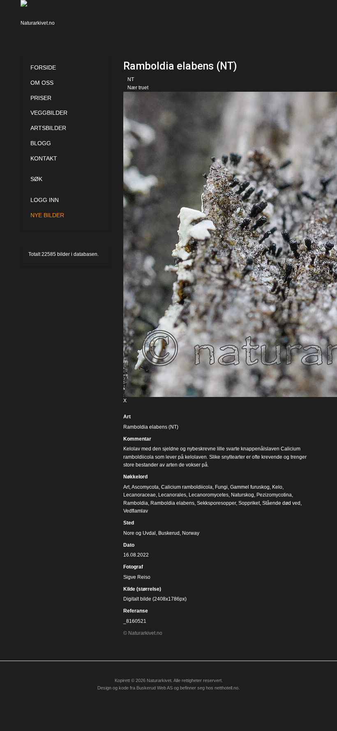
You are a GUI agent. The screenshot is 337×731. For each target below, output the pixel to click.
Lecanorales (172, 495)
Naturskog (242, 495)
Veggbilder (48, 112)
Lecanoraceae (139, 495)
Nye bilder (47, 215)
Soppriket (249, 503)
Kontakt (43, 158)
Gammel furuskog (250, 487)
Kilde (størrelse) (142, 589)
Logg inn (44, 200)
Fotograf (133, 567)
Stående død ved (281, 503)
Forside (43, 67)
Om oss (41, 82)
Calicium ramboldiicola (186, 487)
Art (127, 417)
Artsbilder (48, 128)
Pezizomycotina (274, 495)
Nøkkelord (135, 477)
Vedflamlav (135, 511)
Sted (128, 523)
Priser (40, 98)
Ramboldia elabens (172, 503)
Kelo (277, 487)
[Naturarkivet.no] (40, 18)
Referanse (135, 611)
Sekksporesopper (216, 503)
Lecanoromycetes (209, 495)
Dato (128, 545)
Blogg (40, 143)
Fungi (221, 487)
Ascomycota (145, 487)
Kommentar (137, 439)
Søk (36, 179)
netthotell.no (226, 687)
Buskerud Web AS (154, 687)
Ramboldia (135, 503)
